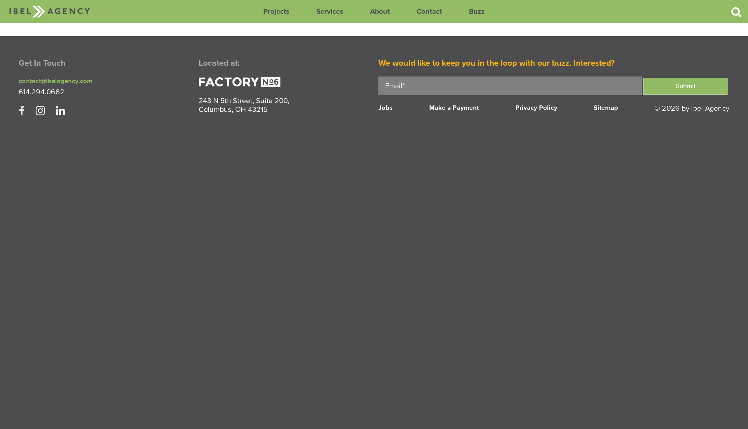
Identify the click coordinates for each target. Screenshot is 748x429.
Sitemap (606, 108)
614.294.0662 (41, 92)
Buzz (477, 11)
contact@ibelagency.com (56, 81)
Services (329, 11)
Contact (429, 11)
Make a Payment (454, 108)
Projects (276, 11)
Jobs (385, 108)
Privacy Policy (536, 108)
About (380, 11)
